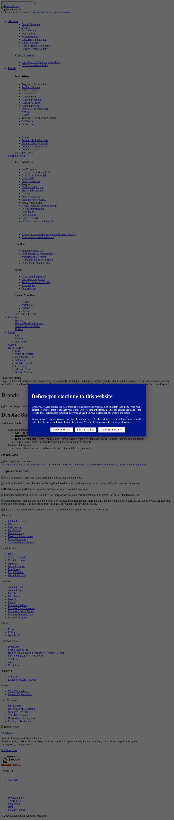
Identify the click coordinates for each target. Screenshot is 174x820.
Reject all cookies (85, 429)
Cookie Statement (42, 422)
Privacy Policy (63, 422)
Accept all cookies (61, 429)
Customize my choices (111, 429)
